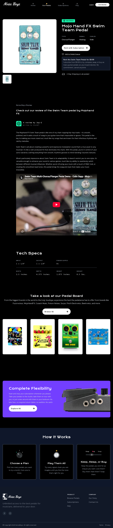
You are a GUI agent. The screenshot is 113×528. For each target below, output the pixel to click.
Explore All (16, 408)
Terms (101, 525)
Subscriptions (73, 502)
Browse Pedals (73, 498)
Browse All (49, 311)
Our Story (93, 498)
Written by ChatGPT (31, 125)
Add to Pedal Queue (72, 54)
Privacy (107, 525)
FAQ (69, 506)
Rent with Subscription (74, 48)
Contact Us (93, 502)
